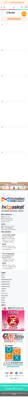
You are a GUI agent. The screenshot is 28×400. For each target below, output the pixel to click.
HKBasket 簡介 (4, 293)
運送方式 (3, 275)
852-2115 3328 (7, 216)
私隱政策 (3, 291)
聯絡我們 (3, 302)
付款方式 (3, 277)
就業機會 (3, 298)
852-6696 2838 (9, 220)
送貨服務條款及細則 (5, 284)
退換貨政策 (3, 288)
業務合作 (3, 300)
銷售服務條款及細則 (5, 282)
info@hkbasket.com (8, 218)
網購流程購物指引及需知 (6, 279)
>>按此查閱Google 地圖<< (8, 242)
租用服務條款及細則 (5, 286)
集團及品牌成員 (4, 295)
